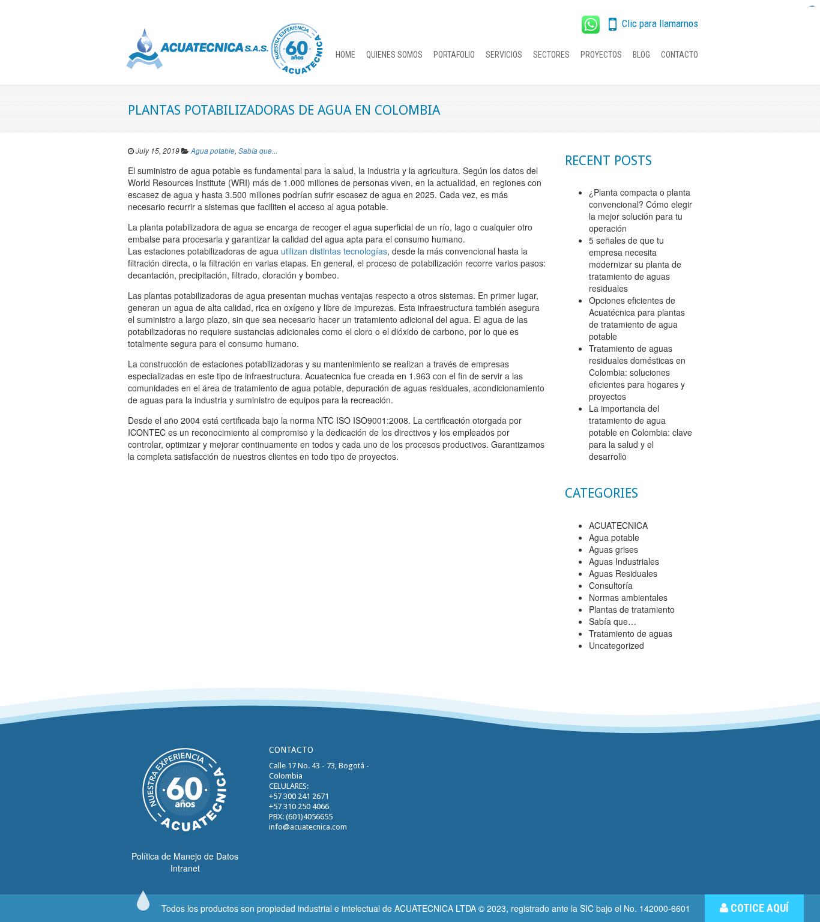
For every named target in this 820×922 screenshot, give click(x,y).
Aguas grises (613, 549)
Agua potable (213, 150)
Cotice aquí (758, 908)
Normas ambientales (628, 597)
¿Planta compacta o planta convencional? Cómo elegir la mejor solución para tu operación (640, 210)
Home (345, 54)
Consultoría (611, 585)
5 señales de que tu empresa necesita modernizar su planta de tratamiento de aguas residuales (635, 264)
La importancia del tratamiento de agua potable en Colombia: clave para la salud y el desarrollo (640, 432)
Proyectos (601, 54)
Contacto (679, 54)
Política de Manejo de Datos (184, 856)
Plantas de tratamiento (632, 609)
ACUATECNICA (618, 525)
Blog (641, 54)
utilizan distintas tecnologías (334, 251)
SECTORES (551, 54)
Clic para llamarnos (659, 23)
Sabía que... (257, 150)
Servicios (504, 54)
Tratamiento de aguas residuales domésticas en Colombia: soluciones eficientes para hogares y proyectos (637, 372)
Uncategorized (616, 645)
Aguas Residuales (623, 573)
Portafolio (454, 54)
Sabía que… (612, 621)
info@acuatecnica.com (308, 826)
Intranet (185, 868)
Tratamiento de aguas (630, 633)
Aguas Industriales (624, 561)
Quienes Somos (394, 54)
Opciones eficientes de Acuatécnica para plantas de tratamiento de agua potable (637, 318)
